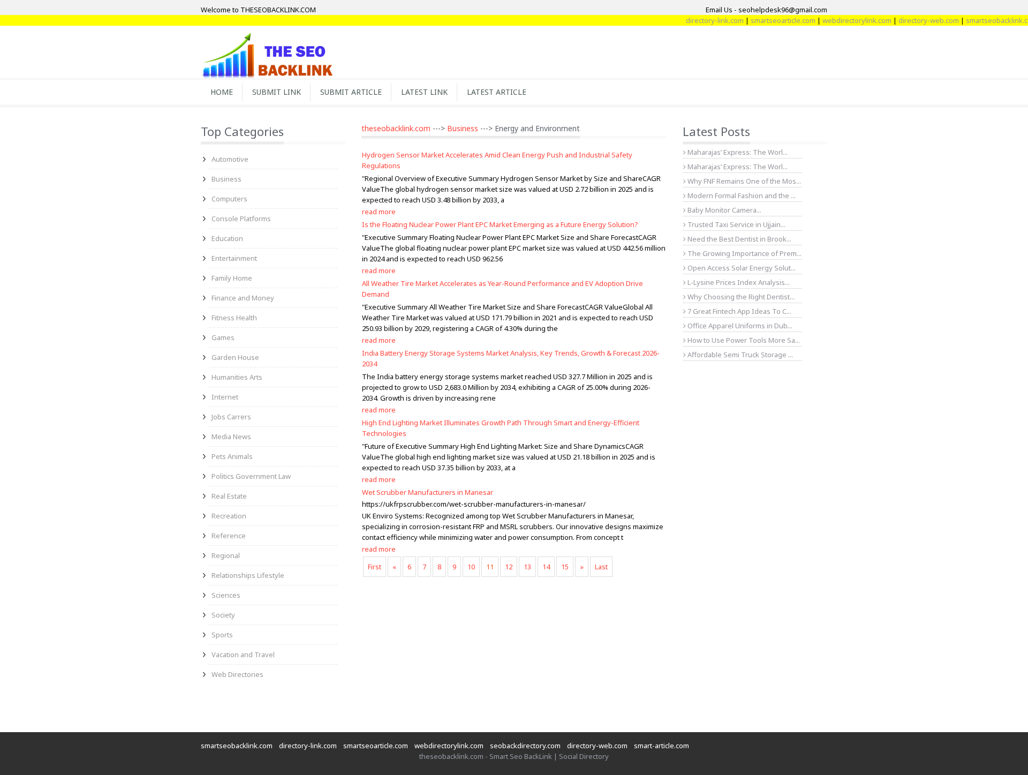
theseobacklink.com (395, 128)
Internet (224, 397)
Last (601, 566)
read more (379, 211)
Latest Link (424, 92)
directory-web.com (915, 20)
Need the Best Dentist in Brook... (738, 239)
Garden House (235, 357)
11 (490, 566)
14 (546, 566)
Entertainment (234, 258)
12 (508, 566)
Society (223, 615)
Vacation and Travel (243, 654)
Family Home (231, 278)
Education (227, 238)
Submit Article (351, 92)
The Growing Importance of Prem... (744, 253)
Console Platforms (241, 218)
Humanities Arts (236, 377)
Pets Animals (232, 456)
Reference (228, 535)
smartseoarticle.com (769, 20)
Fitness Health (234, 317)
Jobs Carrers (231, 417)
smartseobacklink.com (988, 20)
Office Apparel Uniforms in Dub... (739, 325)
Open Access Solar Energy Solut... (741, 268)
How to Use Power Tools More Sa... (743, 340)
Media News (231, 436)
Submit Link (276, 92)
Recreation (228, 516)
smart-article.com (661, 745)
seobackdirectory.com (525, 745)
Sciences (225, 595)
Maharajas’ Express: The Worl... (737, 152)
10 (471, 566)
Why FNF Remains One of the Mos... (743, 181)
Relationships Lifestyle (247, 575)
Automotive (229, 159)
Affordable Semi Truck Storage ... (739, 354)
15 (565, 566)
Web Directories (237, 674)
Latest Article (496, 92)
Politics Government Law (251, 476)
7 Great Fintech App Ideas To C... (738, 311)
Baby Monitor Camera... (723, 210)
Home (221, 92)
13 (527, 566)
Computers (229, 199)
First (374, 566)
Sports (222, 634)
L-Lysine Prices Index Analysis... (738, 282)
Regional (225, 555)
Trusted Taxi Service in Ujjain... (735, 224)
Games (223, 337)
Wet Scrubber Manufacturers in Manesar (427, 492)
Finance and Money (242, 298)
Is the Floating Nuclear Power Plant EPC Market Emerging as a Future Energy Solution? (500, 224)
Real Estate (229, 496)
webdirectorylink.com (843, 20)
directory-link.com (701, 20)
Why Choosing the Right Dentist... (740, 297)
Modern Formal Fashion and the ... (741, 195)
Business (226, 179)
